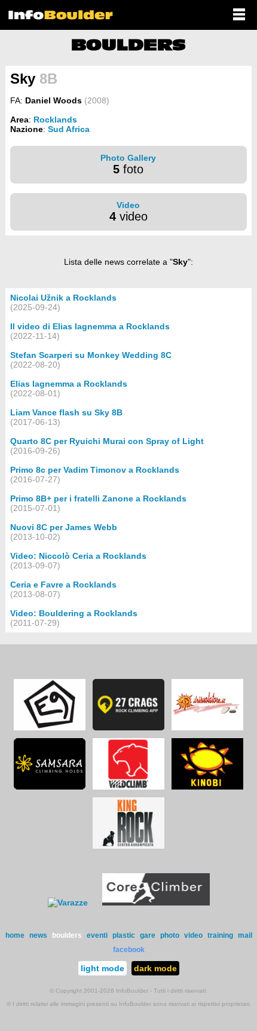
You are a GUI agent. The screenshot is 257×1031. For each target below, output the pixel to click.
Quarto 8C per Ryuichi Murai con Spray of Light (107, 441)
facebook (129, 950)
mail (245, 935)
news (38, 935)
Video (128, 205)
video (193, 935)
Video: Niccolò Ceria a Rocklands (78, 556)
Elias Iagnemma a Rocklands (68, 383)
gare (147, 935)
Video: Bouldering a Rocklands (73, 613)
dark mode (155, 968)
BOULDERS (128, 45)
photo (169, 935)
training (220, 935)
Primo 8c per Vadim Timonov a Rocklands (94, 470)
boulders (67, 935)
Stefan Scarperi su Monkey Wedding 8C (91, 355)
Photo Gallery (128, 158)
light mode (102, 968)
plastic (123, 935)
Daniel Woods (53, 100)
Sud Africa (69, 129)
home (15, 935)
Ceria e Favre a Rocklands (63, 584)
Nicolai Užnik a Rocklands (63, 297)
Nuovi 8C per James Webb (63, 527)
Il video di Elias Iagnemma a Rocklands (90, 326)
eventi (97, 935)
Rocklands (55, 119)
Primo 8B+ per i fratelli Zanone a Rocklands (98, 498)
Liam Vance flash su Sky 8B (66, 412)
